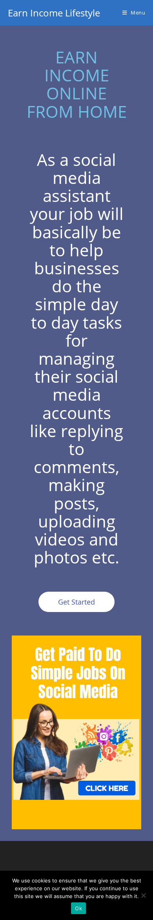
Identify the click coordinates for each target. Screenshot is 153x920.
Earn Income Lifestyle (54, 12)
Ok (78, 908)
